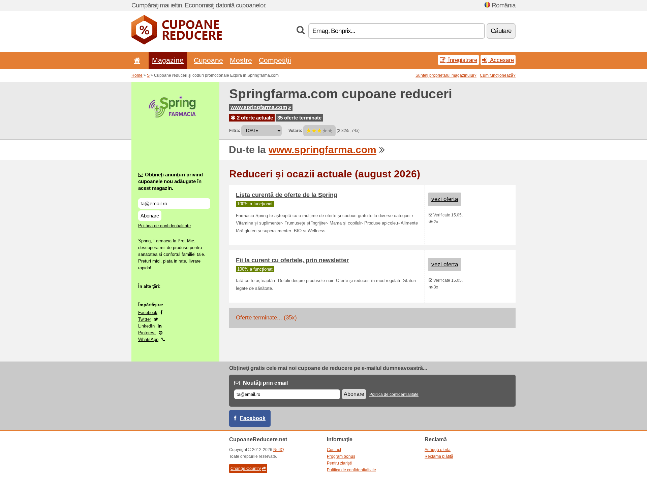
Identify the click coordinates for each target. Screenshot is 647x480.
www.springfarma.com (258, 107)
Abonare (150, 215)
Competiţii (275, 60)
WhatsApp (148, 339)
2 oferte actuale (254, 118)
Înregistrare (461, 60)
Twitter (144, 319)
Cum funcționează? (498, 75)
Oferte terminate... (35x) (266, 317)
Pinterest (147, 332)
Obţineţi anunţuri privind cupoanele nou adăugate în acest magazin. (170, 181)
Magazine (168, 60)
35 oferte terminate (299, 118)
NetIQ (278, 449)
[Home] (135, 60)
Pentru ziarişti (339, 463)
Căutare (501, 30)
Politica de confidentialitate (164, 225)
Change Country (245, 468)
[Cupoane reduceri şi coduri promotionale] (176, 43)
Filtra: (234, 130)
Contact (334, 449)
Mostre (241, 60)
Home (137, 75)
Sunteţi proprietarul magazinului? (445, 75)
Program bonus (341, 456)
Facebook (147, 312)
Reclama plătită (439, 456)
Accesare (501, 60)
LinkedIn (146, 326)
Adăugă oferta (438, 449)
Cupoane (208, 60)
